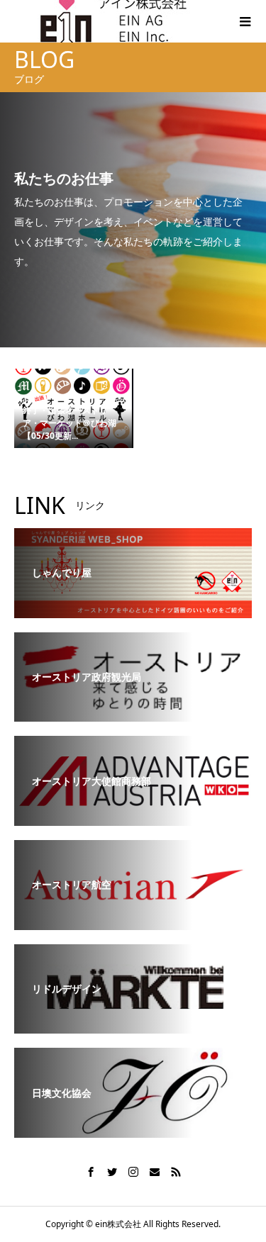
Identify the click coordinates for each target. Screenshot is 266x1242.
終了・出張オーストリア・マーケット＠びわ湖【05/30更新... (69, 423)
